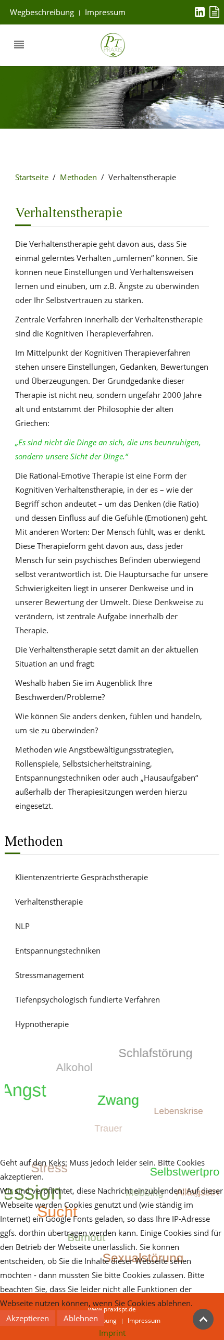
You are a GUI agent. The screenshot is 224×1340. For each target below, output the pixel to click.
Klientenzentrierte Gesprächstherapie (81, 877)
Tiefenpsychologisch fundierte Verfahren (87, 999)
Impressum (105, 12)
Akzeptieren (27, 1318)
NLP (22, 926)
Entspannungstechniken (58, 950)
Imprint (112, 1333)
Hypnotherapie (42, 1024)
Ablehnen (81, 1318)
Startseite (31, 177)
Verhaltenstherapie (49, 901)
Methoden (78, 177)
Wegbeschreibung (42, 12)
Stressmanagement (49, 975)
